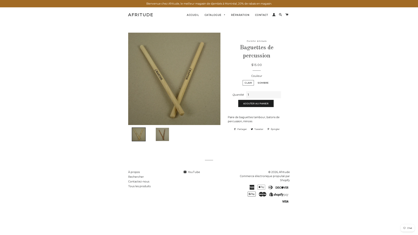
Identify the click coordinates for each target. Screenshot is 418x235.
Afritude (140, 14)
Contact (261, 15)
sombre (263, 82)
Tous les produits (139, 186)
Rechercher (136, 176)
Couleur (256, 76)
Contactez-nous (138, 181)
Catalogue (213, 15)
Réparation (240, 15)
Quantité (238, 94)
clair (248, 82)
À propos (134, 172)
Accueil (193, 15)
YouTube (193, 172)
